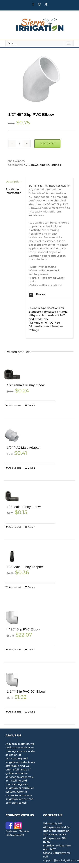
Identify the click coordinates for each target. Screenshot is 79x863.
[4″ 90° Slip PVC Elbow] (12, 617)
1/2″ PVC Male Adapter (24, 447)
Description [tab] (13, 181)
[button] (50, 295)
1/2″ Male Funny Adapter (25, 567)
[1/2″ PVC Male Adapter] (12, 436)
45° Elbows (31, 164)
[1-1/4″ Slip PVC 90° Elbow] (12, 680)
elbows (44, 164)
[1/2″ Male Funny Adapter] (12, 556)
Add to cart (47, 143)
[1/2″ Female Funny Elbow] (12, 375)
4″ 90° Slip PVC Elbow (23, 629)
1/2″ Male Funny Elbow (24, 507)
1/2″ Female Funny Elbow (25, 385)
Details (31, 405)
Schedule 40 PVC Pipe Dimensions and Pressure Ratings (46, 326)
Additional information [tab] (13, 190)
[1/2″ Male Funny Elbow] (12, 496)
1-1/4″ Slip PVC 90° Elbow (26, 691)
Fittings (56, 164)
